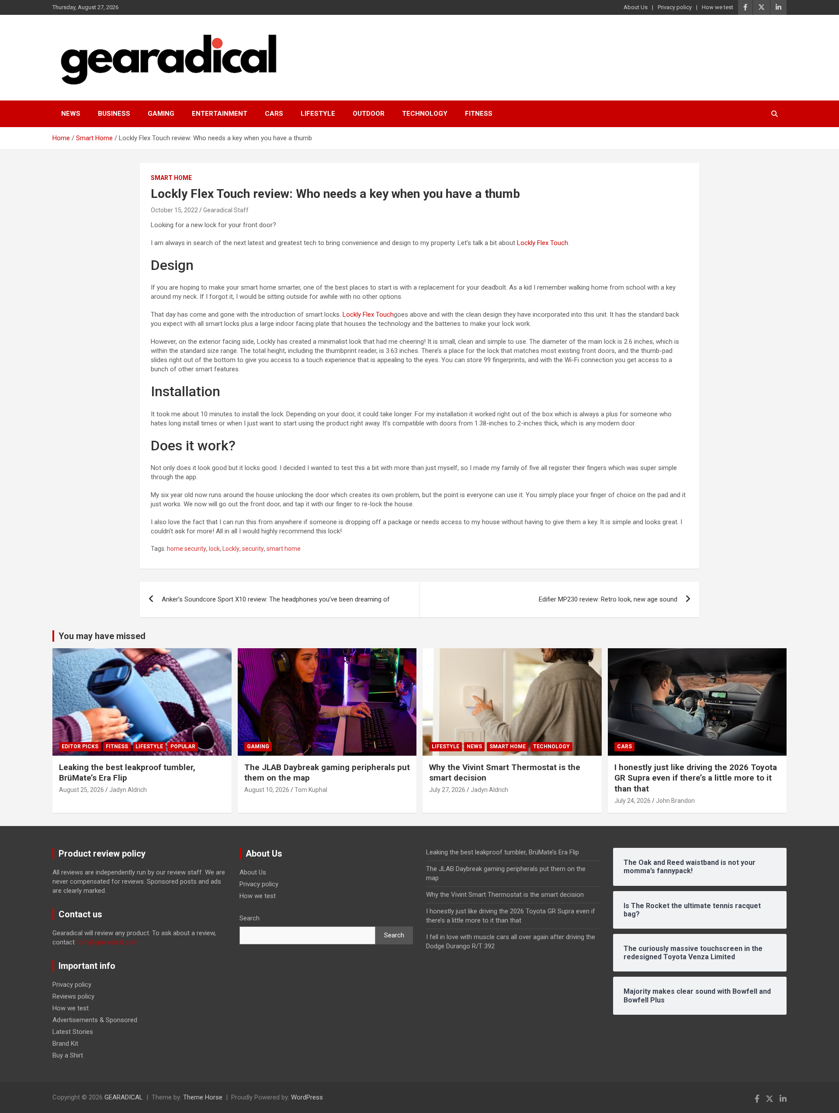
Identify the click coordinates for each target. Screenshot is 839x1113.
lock (214, 548)
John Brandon (675, 800)
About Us (636, 7)
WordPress (307, 1097)
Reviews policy (73, 996)
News (70, 114)
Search (249, 918)
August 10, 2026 (266, 789)
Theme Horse (202, 1097)
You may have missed (102, 636)
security (253, 548)
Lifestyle (318, 114)
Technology (424, 114)
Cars (274, 114)
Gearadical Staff (226, 210)
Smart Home (171, 177)
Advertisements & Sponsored (94, 1020)
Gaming (161, 114)
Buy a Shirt (67, 1055)
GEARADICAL (123, 1097)
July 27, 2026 (447, 789)
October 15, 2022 (174, 210)
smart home (284, 548)
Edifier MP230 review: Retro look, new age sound (608, 599)
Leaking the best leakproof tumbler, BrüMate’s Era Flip (502, 852)
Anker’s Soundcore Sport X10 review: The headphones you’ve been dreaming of (276, 599)
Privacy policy (675, 7)
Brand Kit (65, 1043)
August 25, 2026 (81, 789)
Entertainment (219, 114)
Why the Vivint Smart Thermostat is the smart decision (505, 895)
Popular (182, 746)
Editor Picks (80, 746)
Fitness (478, 114)
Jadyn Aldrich (128, 789)
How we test (717, 7)
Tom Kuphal (311, 789)
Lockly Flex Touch (542, 243)
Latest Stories (72, 1032)
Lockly (230, 548)
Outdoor (369, 114)
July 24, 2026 (632, 800)
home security (186, 548)
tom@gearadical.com (107, 942)
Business (114, 114)
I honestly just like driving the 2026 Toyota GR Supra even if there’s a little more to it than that (695, 778)
